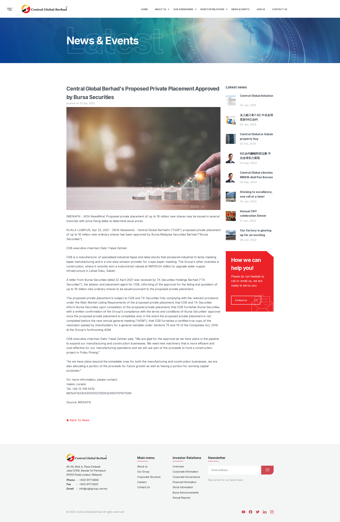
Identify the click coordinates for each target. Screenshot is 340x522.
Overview (178, 466)
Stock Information (183, 487)
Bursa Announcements (186, 492)
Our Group (143, 471)
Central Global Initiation (256, 95)
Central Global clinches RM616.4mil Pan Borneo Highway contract (256, 177)
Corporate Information (185, 471)
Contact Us (143, 487)
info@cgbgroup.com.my (93, 488)
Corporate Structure (149, 476)
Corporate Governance (186, 476)
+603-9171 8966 (89, 479)
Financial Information (184, 482)
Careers (142, 482)
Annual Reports (181, 497)
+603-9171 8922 (88, 484)
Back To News (79, 420)
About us (142, 466)
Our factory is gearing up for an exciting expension (255, 235)
